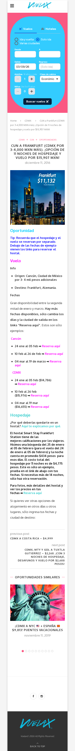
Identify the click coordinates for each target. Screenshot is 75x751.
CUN (32, 140)
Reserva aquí (40, 395)
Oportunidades (47, 140)
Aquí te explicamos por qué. (42, 426)
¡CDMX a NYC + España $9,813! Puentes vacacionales (37, 628)
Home (13, 120)
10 (52, 651)
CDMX (28, 120)
